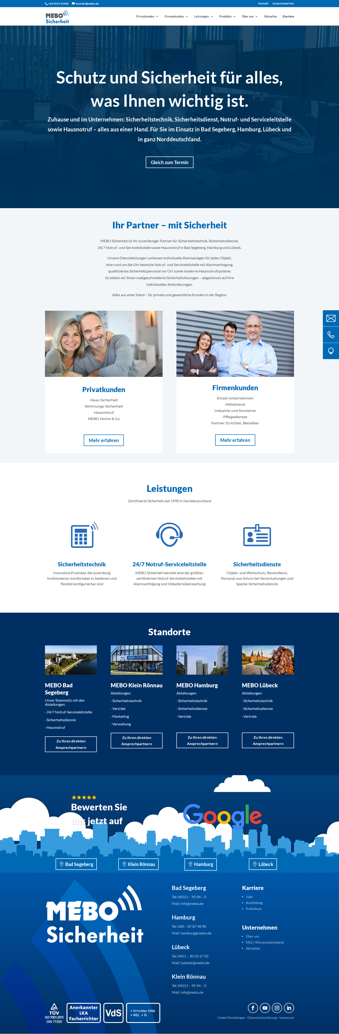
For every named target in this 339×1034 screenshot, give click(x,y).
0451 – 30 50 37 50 (193, 956)
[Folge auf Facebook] (253, 1008)
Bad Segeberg (79, 864)
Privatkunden (145, 16)
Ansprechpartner (283, 3)
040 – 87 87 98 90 (192, 926)
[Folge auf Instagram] (277, 1008)
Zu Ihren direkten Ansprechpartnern (71, 744)
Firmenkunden (174, 16)
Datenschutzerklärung (262, 1017)
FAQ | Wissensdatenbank (265, 942)
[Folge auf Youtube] (265, 1008)
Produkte (225, 16)
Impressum (286, 1017)
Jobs (249, 897)
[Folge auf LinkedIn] (289, 1008)
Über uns (248, 16)
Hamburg (203, 864)
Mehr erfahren (104, 440)
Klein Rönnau (141, 864)
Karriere (288, 16)
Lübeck (266, 864)
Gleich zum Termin (169, 162)
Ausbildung (254, 903)
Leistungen (201, 16)
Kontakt (263, 3)
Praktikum (254, 909)
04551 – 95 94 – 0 (192, 897)
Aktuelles (270, 16)
